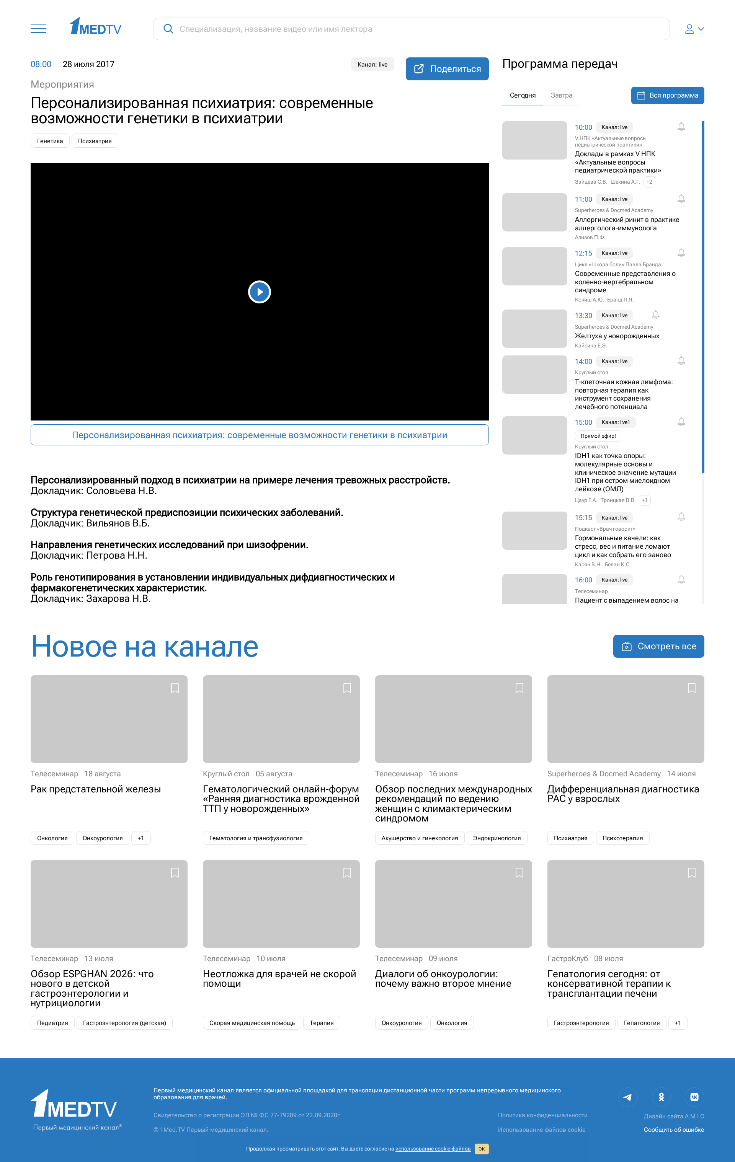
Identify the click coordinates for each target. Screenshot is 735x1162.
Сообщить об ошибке (674, 1129)
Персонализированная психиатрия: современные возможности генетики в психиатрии (260, 435)
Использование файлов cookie (542, 1129)
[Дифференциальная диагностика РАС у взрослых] (625, 760)
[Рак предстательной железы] (109, 760)
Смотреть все (667, 646)
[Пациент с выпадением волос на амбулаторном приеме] (601, 598)
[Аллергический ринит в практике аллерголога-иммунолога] (601, 217)
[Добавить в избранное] (175, 689)
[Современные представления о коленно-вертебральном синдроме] (601, 275)
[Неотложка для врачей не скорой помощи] (281, 945)
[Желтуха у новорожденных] (601, 330)
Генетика (50, 141)
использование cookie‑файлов (433, 1149)
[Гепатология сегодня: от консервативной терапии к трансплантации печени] (625, 945)
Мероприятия (62, 84)
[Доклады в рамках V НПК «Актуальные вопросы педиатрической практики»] (601, 154)
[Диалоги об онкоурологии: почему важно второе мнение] (453, 945)
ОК (482, 1149)
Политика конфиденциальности (543, 1115)
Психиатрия (95, 141)
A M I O (694, 1116)
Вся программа (674, 95)
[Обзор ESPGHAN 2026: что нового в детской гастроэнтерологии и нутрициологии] (109, 945)
